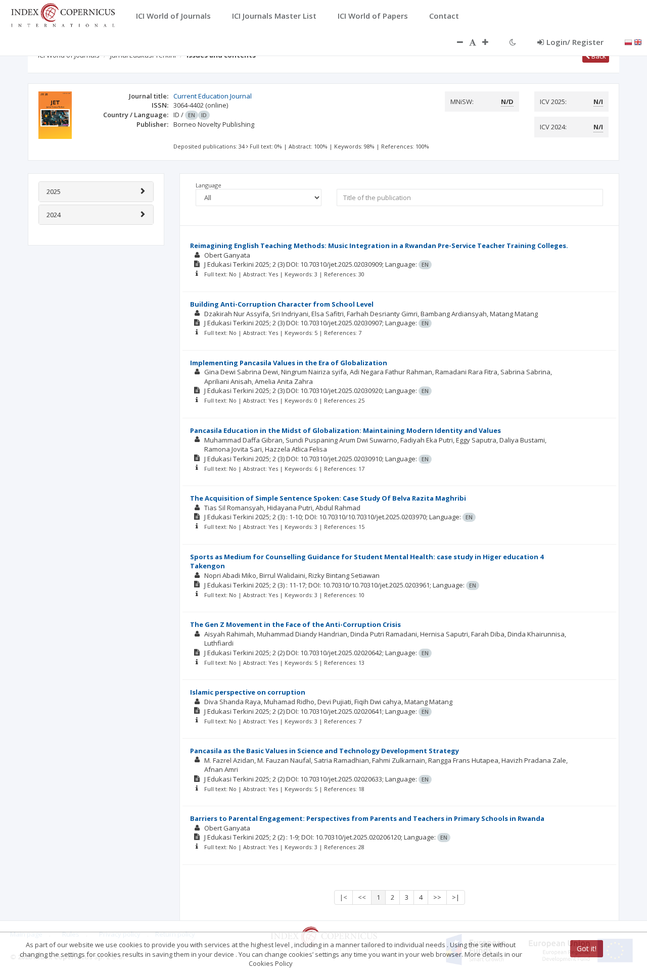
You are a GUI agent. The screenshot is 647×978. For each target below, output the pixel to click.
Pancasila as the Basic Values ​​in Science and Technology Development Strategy (324, 750)
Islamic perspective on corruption (247, 692)
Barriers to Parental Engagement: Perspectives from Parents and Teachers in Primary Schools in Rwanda (367, 818)
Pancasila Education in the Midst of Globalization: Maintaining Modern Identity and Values (345, 430)
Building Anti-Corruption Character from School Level (282, 304)
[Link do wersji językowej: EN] (638, 41)
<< (362, 897)
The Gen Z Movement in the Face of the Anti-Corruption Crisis (295, 624)
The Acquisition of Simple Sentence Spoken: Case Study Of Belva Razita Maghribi (328, 498)
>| (455, 897)
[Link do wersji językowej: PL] (628, 41)
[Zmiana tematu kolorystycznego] (513, 42)
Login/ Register (575, 42)
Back (598, 56)
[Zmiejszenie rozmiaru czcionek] (455, 42)
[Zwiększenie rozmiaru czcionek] (490, 42)
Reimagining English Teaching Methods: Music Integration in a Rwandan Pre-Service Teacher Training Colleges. (379, 245)
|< (343, 897)
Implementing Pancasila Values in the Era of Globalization (288, 362)
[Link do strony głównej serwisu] (62, 14)
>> (437, 897)
